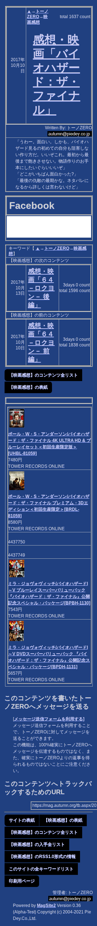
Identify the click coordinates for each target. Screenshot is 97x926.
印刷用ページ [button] (22, 881)
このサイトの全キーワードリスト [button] (41, 869)
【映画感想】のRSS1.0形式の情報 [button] (42, 856)
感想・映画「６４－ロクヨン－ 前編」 (41, 342)
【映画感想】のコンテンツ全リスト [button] (43, 375)
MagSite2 (46, 905)
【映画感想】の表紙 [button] (28, 387)
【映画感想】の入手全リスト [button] (37, 844)
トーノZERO (56, 248)
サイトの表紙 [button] (22, 820)
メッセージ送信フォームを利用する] (49, 719)
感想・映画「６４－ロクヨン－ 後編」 (41, 287)
